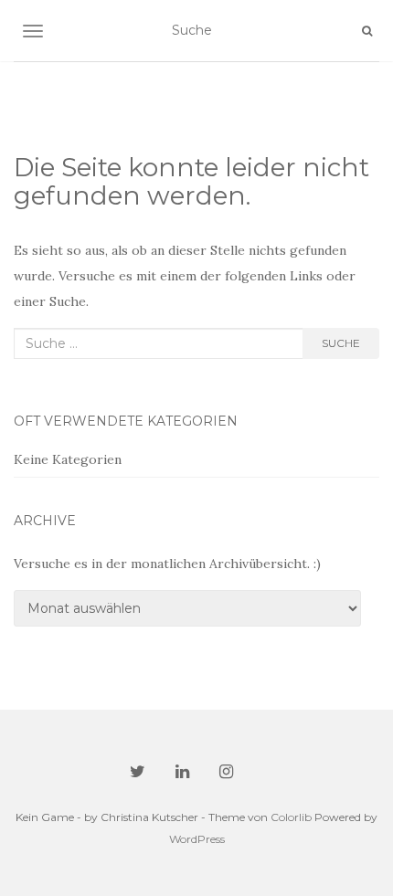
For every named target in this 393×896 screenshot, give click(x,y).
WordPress (197, 839)
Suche (341, 343)
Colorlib (291, 817)
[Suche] (367, 31)
